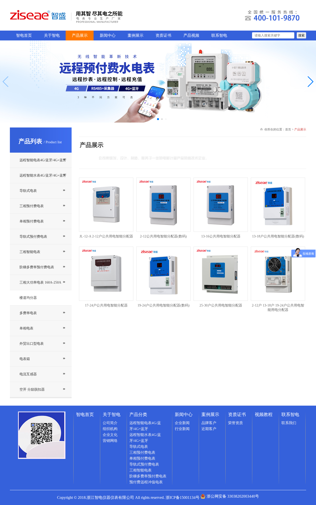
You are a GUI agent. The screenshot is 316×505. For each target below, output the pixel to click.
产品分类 (138, 414)
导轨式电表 (28, 191)
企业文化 (110, 435)
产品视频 (191, 35)
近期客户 (208, 429)
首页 (288, 129)
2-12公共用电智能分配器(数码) (163, 236)
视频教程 (264, 414)
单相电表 (26, 328)
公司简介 (110, 423)
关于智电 (52, 35)
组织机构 (110, 429)
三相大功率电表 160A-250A (40, 282)
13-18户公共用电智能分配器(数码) (278, 236)
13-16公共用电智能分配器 (220, 236)
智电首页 (24, 35)
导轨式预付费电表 (33, 236)
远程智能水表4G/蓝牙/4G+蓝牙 (43, 175)
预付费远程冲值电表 (146, 482)
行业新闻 (182, 429)
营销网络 (110, 441)
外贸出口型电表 (32, 343)
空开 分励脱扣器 (32, 389)
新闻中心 (108, 35)
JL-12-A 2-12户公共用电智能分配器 (106, 236)
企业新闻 (182, 423)
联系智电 (219, 35)
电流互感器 (28, 374)
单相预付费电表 (32, 221)
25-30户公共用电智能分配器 (220, 305)
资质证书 (163, 35)
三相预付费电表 (32, 206)
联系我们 (288, 423)
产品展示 (80, 35)
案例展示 (135, 35)
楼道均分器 (28, 298)
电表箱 (25, 359)
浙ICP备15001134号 (182, 497)
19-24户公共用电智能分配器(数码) (164, 305)
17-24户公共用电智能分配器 (106, 305)
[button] (310, 81)
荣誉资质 (235, 423)
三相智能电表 (30, 252)
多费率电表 (28, 313)
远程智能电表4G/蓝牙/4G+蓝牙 (43, 160)
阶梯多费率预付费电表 (37, 267)
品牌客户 (208, 423)
